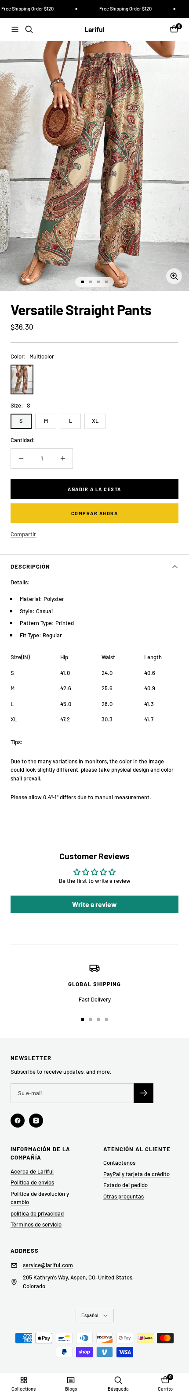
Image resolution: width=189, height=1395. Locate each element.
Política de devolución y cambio (40, 1198)
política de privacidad (37, 1213)
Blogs (71, 1388)
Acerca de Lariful (32, 1171)
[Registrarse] (143, 1093)
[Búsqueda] (29, 29)
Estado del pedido (125, 1184)
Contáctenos (119, 1162)
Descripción (30, 566)
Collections (23, 1388)
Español (89, 1315)
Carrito (165, 1388)
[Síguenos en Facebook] (18, 1121)
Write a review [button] (94, 904)
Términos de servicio (36, 1224)
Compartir (23, 534)
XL (95, 420)
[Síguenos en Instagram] (36, 1121)
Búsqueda (118, 1388)
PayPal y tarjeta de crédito (136, 1173)
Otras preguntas (123, 1196)
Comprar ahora (94, 513)
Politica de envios (32, 1182)
